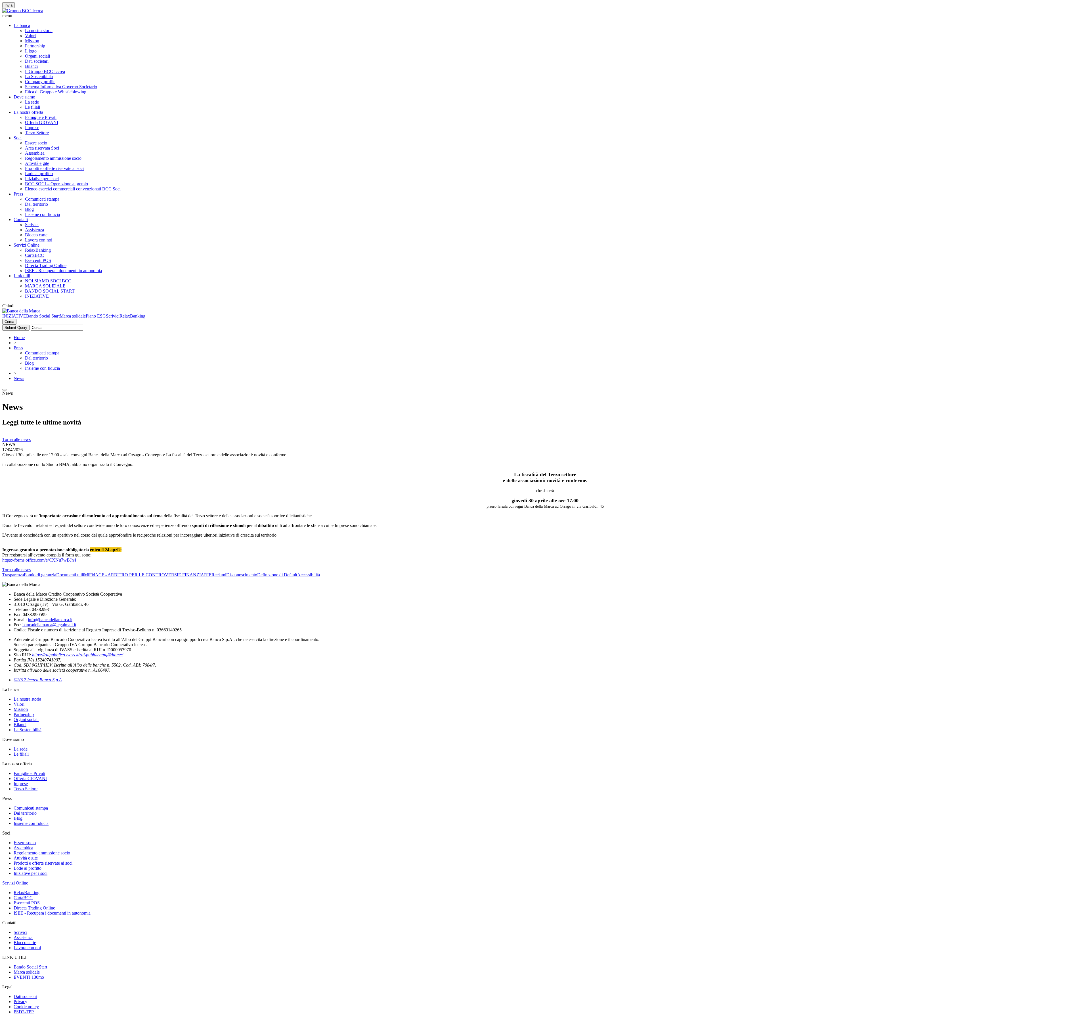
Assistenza (34, 229)
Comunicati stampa (42, 199)
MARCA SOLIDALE (45, 285)
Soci (18, 137)
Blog (29, 209)
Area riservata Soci (42, 148)
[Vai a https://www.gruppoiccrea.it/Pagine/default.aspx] (22, 10)
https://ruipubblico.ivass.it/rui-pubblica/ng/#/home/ (77, 654)
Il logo (31, 51)
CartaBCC (34, 255)
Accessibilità (308, 574)
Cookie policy (26, 1006)
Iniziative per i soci (42, 178)
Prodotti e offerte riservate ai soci (54, 168)
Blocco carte (36, 234)
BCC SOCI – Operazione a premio (56, 183)
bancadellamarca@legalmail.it (49, 624)
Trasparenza (13, 574)
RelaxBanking (38, 250)
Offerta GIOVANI (41, 122)
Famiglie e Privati (40, 117)
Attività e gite (37, 163)
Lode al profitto (39, 173)
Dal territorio (36, 204)
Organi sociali (37, 56)
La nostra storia (39, 30)
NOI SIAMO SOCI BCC (48, 280)
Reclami (218, 574)
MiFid (89, 574)
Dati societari (37, 61)
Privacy (20, 1001)
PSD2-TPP (24, 1011)
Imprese (32, 127)
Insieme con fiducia (42, 214)
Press (18, 194)
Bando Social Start (43, 316)
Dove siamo (24, 96)
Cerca (9, 322)
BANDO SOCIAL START (50, 291)
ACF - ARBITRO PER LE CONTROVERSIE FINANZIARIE (153, 574)
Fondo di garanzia (40, 574)
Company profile (40, 81)
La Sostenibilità (39, 76)
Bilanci (31, 66)
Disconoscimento (241, 574)
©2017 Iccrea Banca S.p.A (38, 679)
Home (19, 337)
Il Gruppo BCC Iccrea (45, 71)
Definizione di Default (277, 574)
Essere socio (36, 142)
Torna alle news (16, 439)
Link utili (22, 275)
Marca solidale (73, 316)
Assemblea (35, 153)
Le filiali (32, 107)
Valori (30, 35)
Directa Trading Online (45, 265)
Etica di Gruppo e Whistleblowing (55, 91)
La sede (32, 102)
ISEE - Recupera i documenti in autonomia (63, 270)
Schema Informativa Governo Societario (61, 86)
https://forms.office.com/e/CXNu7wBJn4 (39, 560)
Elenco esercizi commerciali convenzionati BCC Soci (73, 188)
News (19, 378)
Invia (8, 5)
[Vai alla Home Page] (21, 310)
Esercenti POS (38, 260)
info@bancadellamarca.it (50, 619)
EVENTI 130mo (29, 977)
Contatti (21, 219)
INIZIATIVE (37, 296)
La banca (22, 25)
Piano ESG (96, 316)
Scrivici (32, 224)
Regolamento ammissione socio (53, 158)
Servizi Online (26, 245)
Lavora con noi (38, 240)
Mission (32, 40)
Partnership (35, 45)
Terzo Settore (37, 132)
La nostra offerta (28, 112)
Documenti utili (70, 574)
